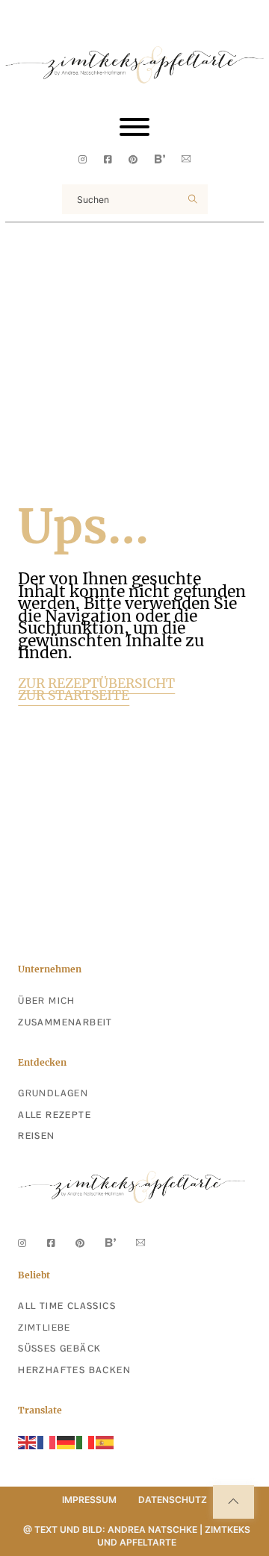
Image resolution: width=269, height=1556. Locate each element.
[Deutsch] (66, 1442)
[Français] (47, 1442)
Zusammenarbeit (65, 1022)
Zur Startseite (73, 696)
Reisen (36, 1136)
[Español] (105, 1442)
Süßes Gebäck (59, 1349)
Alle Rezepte (54, 1115)
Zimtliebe (44, 1328)
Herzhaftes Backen (74, 1370)
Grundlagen (53, 1093)
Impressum (89, 1499)
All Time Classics (67, 1306)
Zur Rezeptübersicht (96, 684)
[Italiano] (86, 1442)
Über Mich (46, 1001)
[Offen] (134, 127)
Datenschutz (172, 1499)
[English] (27, 1442)
